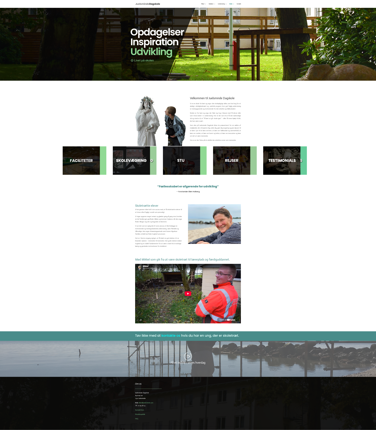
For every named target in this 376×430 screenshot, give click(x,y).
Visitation (211, 4)
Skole (230, 4)
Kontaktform (139, 410)
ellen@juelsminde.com (146, 403)
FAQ (136, 419)
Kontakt (239, 4)
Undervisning (221, 4)
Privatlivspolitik (140, 414)
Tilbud (202, 4)
